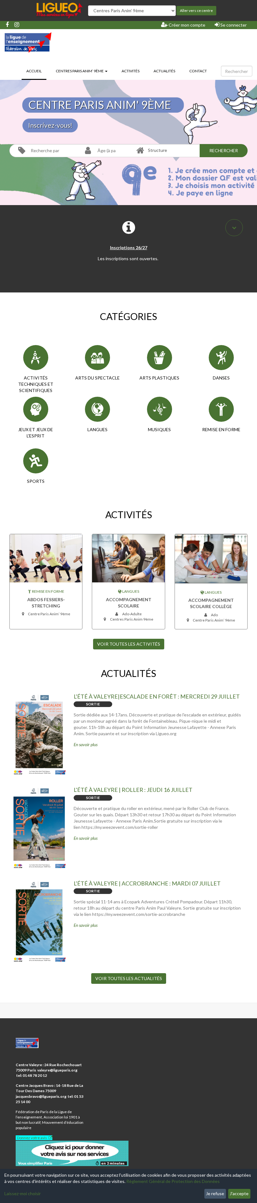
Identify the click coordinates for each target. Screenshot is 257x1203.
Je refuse (215, 1193)
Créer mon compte (186, 25)
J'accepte (239, 1193)
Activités (130, 71)
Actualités (164, 71)
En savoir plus (85, 744)
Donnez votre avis (32, 1137)
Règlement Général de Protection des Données (173, 1181)
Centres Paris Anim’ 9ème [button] (80, 71)
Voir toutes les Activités (128, 644)
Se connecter (233, 25)
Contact (198, 71)
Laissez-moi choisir (22, 1193)
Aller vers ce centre (196, 10)
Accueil (36, 70)
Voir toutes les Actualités (128, 978)
